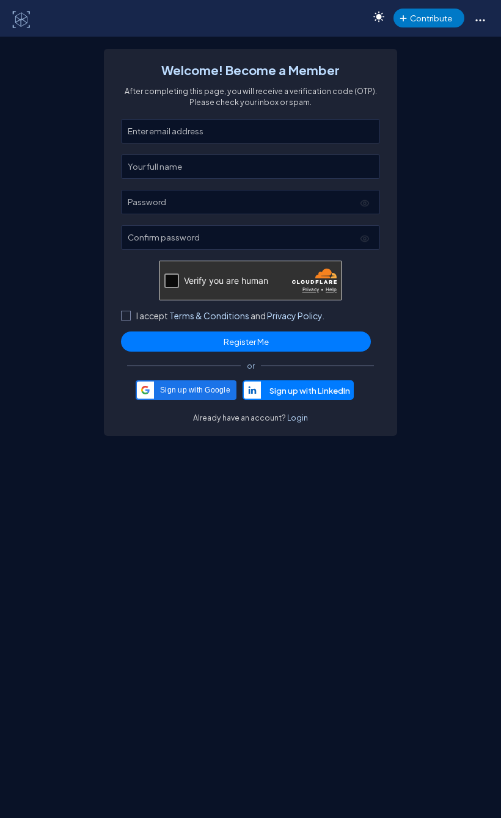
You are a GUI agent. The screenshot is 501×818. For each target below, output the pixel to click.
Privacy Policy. (295, 315)
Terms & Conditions (209, 315)
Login (297, 417)
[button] (480, 19)
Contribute (431, 18)
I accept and (230, 315)
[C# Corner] (22, 19)
